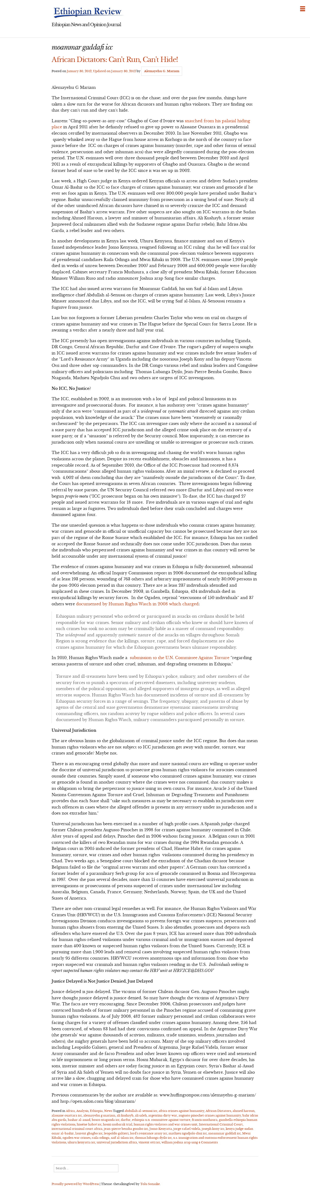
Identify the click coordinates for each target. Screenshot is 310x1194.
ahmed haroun (243, 1111)
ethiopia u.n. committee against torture (161, 1120)
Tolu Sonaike (150, 1184)
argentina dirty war (162, 1115)
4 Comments (208, 1142)
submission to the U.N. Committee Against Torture (179, 657)
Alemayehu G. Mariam (161, 71)
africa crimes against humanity (181, 1111)
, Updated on (101, 71)
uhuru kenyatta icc (81, 1142)
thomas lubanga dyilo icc (153, 1138)
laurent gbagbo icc (88, 1133)
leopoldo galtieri (116, 1133)
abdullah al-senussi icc (140, 1111)
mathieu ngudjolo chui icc (188, 1133)
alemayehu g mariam (99, 1115)
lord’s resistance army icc (148, 1133)
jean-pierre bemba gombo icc (126, 1129)
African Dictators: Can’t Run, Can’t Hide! (115, 59)
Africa (70, 1111)
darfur (126, 1120)
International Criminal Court (221, 1124)
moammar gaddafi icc (224, 1133)
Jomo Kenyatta (160, 1129)
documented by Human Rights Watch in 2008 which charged (137, 603)
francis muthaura (204, 1120)
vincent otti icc (149, 1142)
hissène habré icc (89, 1124)
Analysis (82, 1111)
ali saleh (141, 1115)
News (108, 1111)
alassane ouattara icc (67, 1115)
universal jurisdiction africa (117, 1142)
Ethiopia (96, 1111)
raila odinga (100, 1138)
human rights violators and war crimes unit (165, 1124)
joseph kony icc (213, 1129)
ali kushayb (125, 1115)
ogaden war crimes (76, 1138)
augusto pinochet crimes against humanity (209, 1115)
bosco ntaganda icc (105, 1120)
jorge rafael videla (186, 1129)
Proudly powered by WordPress (75, 1184)
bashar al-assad (79, 1120)
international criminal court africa (77, 1129)
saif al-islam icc (122, 1138)
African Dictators (218, 1111)
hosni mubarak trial (117, 1124)
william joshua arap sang (180, 1142)
